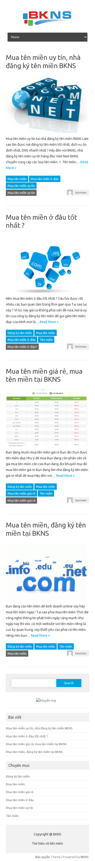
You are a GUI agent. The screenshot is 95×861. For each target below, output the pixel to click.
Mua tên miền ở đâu (45, 179)
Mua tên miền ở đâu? (22, 346)
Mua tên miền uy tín (21, 185)
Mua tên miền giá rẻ (21, 493)
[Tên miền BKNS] (47, 25)
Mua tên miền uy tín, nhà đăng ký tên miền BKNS (39, 728)
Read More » (49, 322)
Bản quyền (42, 857)
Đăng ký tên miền (20, 333)
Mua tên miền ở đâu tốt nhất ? (27, 736)
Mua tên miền (17, 179)
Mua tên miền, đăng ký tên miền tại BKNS (34, 751)
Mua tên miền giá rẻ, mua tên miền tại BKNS (36, 744)
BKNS (85, 857)
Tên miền (46, 339)
